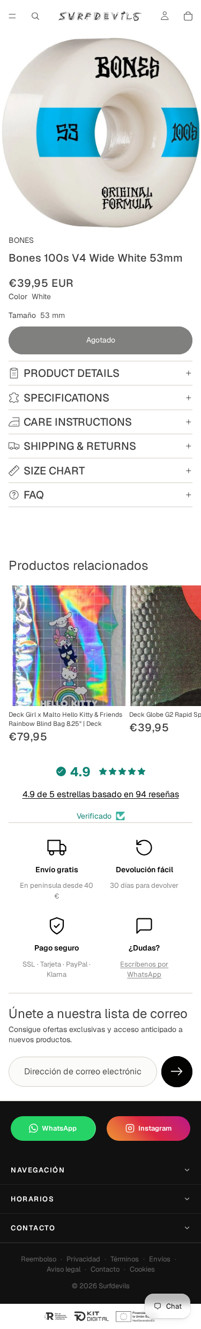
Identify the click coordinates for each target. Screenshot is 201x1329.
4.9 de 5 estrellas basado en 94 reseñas (101, 794)
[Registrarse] (176, 1071)
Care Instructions (78, 422)
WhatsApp (59, 1128)
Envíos (159, 1259)
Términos (124, 1259)
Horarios (32, 1199)
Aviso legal (63, 1269)
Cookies (142, 1269)
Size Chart (54, 471)
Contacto (33, 1228)
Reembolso (38, 1259)
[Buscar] (35, 16)
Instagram (155, 1128)
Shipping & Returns (80, 446)
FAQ (34, 495)
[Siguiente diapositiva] (180, 665)
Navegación (38, 1170)
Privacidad (83, 1259)
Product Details (72, 373)
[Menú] (12, 16)
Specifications (66, 398)
